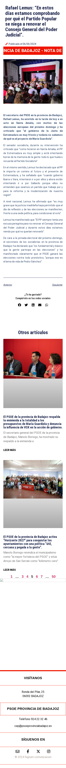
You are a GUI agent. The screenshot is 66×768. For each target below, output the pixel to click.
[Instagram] (49, 751)
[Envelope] (17, 751)
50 (54, 576)
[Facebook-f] (28, 751)
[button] (19, 305)
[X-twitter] (38, 751)
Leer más (9, 450)
